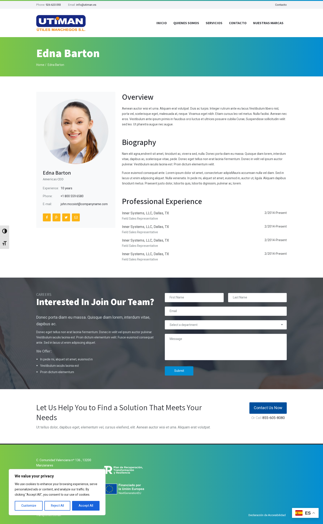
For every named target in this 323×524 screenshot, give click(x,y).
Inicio (161, 23)
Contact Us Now (268, 408)
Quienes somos (186, 23)
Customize (28, 505)
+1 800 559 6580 (72, 196)
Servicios (214, 23)
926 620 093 (53, 5)
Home (40, 65)
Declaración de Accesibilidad (267, 515)
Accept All (86, 505)
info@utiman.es (86, 5)
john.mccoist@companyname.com (84, 204)
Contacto (281, 5)
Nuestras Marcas (268, 23)
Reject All (57, 505)
